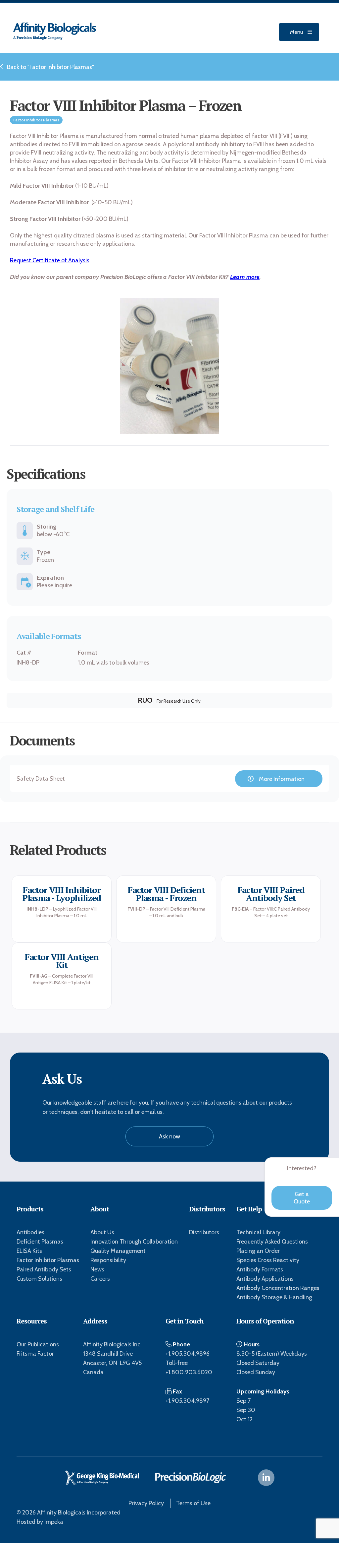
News (97, 1269)
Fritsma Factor (35, 1353)
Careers (100, 1278)
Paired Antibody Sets (44, 1269)
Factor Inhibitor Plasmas (48, 1260)
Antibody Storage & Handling (274, 1297)
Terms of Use (193, 1503)
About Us (102, 1232)
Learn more (245, 277)
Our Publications (38, 1344)
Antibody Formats (259, 1269)
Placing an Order (258, 1250)
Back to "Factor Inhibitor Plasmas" (50, 67)
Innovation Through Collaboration (134, 1241)
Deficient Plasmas (40, 1241)
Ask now (169, 1136)
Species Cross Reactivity (267, 1260)
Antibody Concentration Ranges (277, 1288)
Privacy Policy (146, 1503)
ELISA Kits (29, 1250)
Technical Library (258, 1232)
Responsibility (108, 1260)
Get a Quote (302, 1197)
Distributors (204, 1232)
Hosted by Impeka (40, 1521)
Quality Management (118, 1250)
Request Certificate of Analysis (49, 260)
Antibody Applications (265, 1278)
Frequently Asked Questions (272, 1241)
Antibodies (30, 1232)
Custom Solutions (39, 1278)
